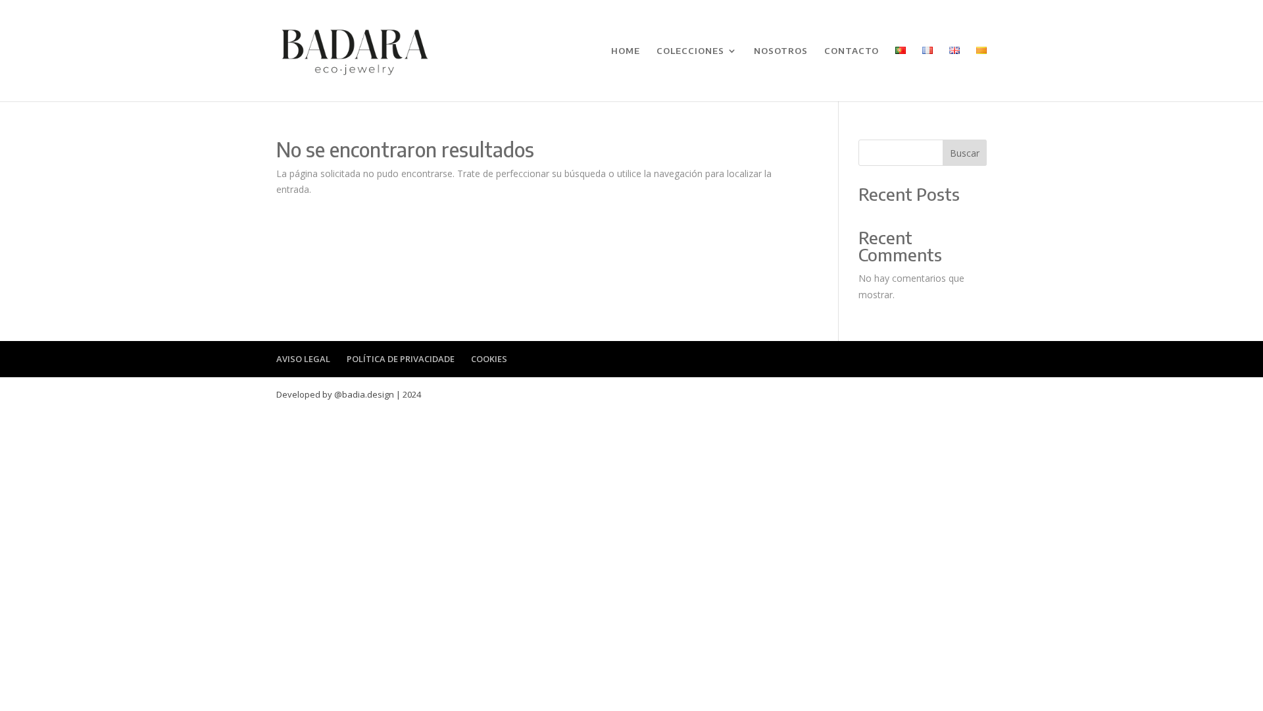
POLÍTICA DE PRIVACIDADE (401, 359)
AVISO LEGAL (303, 359)
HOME (625, 51)
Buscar (964, 153)
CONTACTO (851, 51)
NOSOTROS (781, 51)
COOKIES (489, 359)
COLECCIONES (690, 51)
